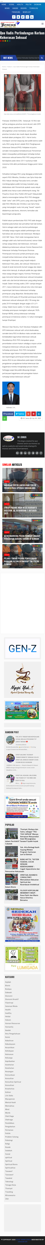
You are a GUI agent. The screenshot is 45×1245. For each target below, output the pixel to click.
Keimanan (9, 1054)
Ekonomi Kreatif (12, 999)
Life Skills (9, 1095)
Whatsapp (4, 418)
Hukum (9, 67)
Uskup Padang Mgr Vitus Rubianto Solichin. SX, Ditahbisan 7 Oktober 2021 (20, 510)
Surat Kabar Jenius (23, 1239)
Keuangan (9, 1071)
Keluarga (8, 1057)
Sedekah (8, 1150)
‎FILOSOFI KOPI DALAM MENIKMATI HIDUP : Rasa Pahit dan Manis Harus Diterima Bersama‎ (29, 895)
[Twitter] (23, 17)
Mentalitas (9, 1105)
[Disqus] (22, 603)
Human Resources (12, 1023)
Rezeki (7, 1147)
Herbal (7, 1016)
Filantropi (9, 1002)
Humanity (9, 1026)
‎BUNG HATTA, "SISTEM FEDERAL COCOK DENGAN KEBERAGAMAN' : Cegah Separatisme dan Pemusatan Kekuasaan (22, 865)
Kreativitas (9, 1088)
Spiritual (8, 1160)
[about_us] (8, 440)
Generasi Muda (11, 1006)
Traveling (9, 1191)
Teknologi (9, 1181)
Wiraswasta (10, 1195)
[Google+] (17, 453)
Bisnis (7, 985)
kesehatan (9, 1064)
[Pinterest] (21, 453)
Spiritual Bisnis (11, 1164)
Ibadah (8, 1030)
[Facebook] (14, 17)
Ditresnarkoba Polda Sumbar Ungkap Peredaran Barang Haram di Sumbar (22, 537)
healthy (8, 1013)
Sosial (7, 1154)
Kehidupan (9, 1050)
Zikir (7, 1198)
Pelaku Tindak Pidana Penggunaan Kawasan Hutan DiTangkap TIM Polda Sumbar (21, 561)
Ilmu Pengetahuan (12, 1033)
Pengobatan (10, 1126)
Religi (7, 1143)
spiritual (8, 1157)
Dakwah (8, 992)
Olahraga (9, 1119)
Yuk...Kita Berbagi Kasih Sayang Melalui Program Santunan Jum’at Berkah (29, 851)
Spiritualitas (10, 1167)
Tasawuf (8, 1171)
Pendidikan (9, 1123)
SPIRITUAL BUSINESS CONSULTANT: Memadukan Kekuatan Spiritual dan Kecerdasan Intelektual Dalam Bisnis (22, 881)
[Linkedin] (32, 17)
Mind (7, 1109)
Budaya (8, 989)
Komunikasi (10, 1075)
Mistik (7, 1112)
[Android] (18, 17)
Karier (7, 1037)
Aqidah (8, 982)
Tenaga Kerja (10, 1184)
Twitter (21, 413)
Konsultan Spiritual (13, 1081)
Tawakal (8, 1178)
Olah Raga (9, 1116)
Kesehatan (9, 1068)
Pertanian (9, 1130)
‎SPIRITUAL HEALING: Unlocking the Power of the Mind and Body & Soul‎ (26, 778)
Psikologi (9, 1140)
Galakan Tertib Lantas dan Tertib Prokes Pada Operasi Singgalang (20, 487)
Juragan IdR (22, 1241)
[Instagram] (27, 17)
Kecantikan (9, 1047)
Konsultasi (9, 1085)
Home (4, 67)
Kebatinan (9, 1040)
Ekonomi (8, 995)
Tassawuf (9, 1174)
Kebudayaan (10, 1044)
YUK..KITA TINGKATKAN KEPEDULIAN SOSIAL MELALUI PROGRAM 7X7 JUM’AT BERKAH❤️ (27, 739)
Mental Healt (10, 1102)
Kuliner (8, 1092)
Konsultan (9, 1078)
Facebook (8, 413)
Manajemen (10, 1099)
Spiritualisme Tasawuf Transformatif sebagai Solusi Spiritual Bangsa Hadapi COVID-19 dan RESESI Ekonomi (27, 758)
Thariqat (8, 1188)
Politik (7, 1133)
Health (8, 1009)
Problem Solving (11, 1136)
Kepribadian (10, 1061)
